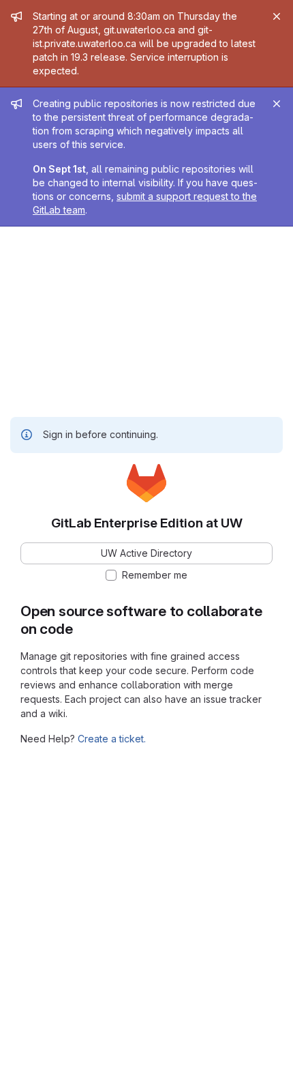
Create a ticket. (112, 738)
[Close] (276, 16)
